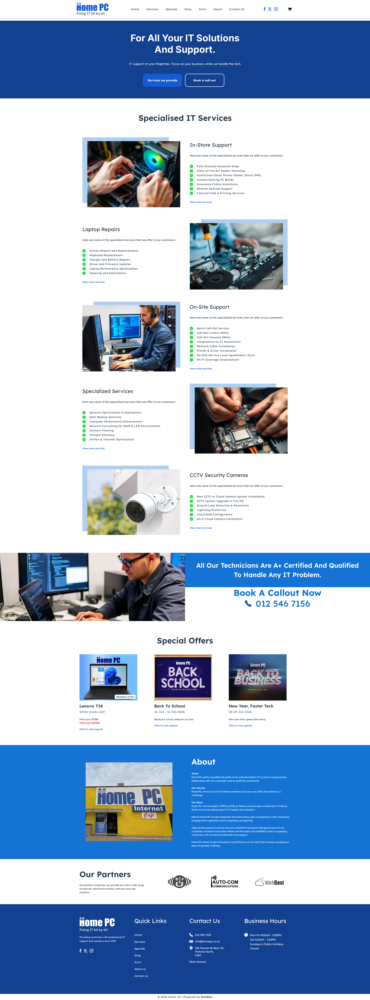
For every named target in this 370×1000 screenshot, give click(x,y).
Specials (171, 9)
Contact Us (237, 9)
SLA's (202, 9)
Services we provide (162, 80)
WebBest (206, 997)
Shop (188, 9)
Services (152, 9)
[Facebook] (265, 9)
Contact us (141, 976)
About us (140, 969)
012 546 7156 (283, 603)
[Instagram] (276, 9)
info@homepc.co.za (207, 941)
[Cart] (290, 9)
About (218, 9)
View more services (201, 202)
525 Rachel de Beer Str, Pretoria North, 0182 (209, 951)
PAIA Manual (197, 961)
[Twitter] (270, 9)
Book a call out (205, 80)
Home (135, 9)
